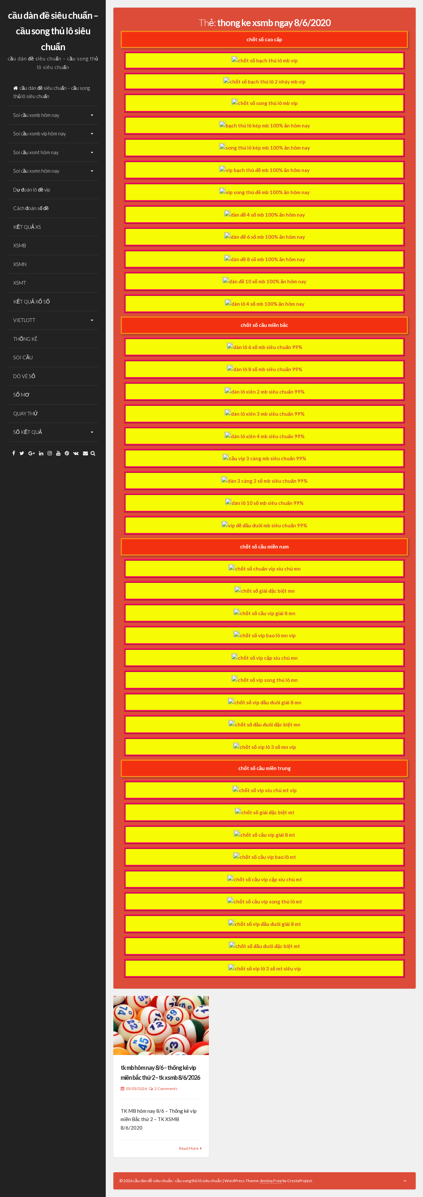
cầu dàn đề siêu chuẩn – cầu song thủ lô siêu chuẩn (53, 31)
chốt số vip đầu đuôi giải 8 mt (268, 924)
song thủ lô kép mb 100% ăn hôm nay (268, 148)
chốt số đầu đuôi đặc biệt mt (267, 946)
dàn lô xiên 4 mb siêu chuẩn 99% (268, 436)
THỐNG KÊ (25, 339)
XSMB (19, 245)
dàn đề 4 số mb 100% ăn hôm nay (268, 215)
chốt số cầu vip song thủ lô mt (268, 901)
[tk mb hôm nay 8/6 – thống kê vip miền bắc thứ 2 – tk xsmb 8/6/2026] (161, 1025)
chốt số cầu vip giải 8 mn (267, 613)
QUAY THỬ (25, 413)
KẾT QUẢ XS (27, 227)
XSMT (19, 283)
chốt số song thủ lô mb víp (268, 103)
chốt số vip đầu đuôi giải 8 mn (267, 702)
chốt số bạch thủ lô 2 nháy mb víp (268, 82)
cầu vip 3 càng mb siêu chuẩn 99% (267, 458)
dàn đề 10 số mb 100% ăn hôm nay (267, 281)
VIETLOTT (24, 320)
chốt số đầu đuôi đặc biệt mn (267, 724)
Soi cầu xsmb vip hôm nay (39, 133)
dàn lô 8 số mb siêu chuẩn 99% (267, 369)
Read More (189, 1148)
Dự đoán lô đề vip (31, 190)
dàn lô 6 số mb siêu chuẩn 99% (267, 347)
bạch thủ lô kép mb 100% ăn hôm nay (268, 125)
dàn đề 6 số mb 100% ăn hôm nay (268, 237)
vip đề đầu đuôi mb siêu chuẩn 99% (267, 525)
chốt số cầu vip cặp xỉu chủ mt (268, 879)
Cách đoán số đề (31, 208)
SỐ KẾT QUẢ (27, 432)
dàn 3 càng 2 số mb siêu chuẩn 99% (268, 481)
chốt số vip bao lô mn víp (268, 635)
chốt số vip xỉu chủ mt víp (268, 790)
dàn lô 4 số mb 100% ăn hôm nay (267, 304)
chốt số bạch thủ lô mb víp (268, 60)
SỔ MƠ (21, 395)
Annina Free (271, 1180)
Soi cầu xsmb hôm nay (36, 115)
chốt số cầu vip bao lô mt (268, 857)
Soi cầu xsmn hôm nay (36, 171)
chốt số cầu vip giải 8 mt (267, 835)
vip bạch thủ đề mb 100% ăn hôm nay (268, 170)
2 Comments (165, 1088)
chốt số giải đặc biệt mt (267, 812)
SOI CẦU (23, 357)
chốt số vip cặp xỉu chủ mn (268, 658)
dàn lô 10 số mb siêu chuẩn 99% (268, 503)
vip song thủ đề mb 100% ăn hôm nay (268, 192)
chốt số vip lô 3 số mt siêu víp (268, 968)
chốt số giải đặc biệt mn (268, 591)
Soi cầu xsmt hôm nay (35, 152)
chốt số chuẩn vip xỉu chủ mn (268, 569)
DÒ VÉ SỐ (24, 376)
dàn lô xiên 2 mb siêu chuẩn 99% (268, 392)
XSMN (19, 264)
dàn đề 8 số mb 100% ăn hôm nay (268, 259)
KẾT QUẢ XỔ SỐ (31, 301)
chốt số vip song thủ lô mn (268, 680)
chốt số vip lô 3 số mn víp (268, 747)
